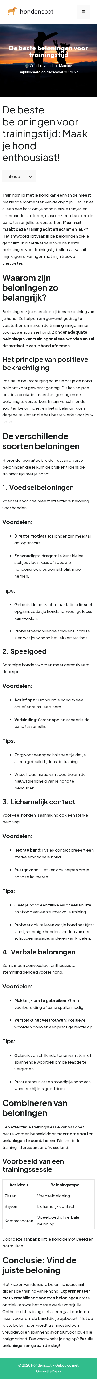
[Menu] (83, 12)
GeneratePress (48, 1371)
